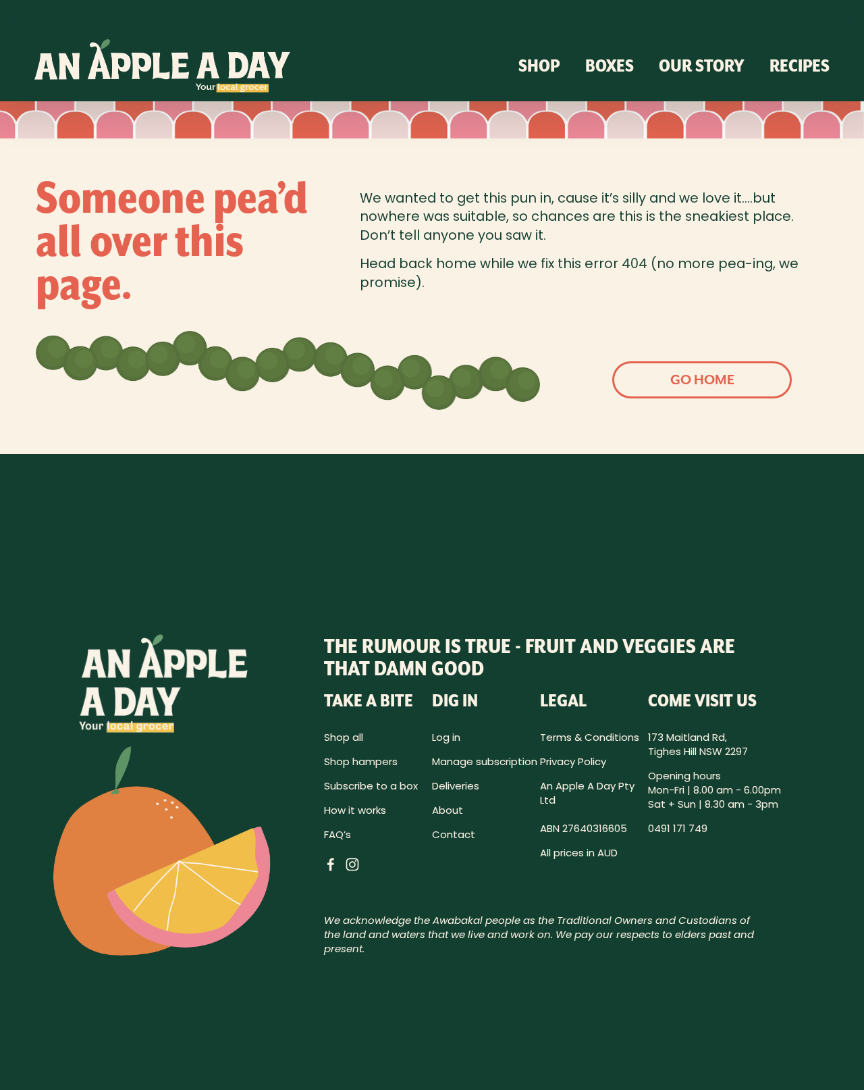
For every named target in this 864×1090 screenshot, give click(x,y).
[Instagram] (352, 864)
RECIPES (800, 65)
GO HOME (702, 379)
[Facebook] (331, 864)
